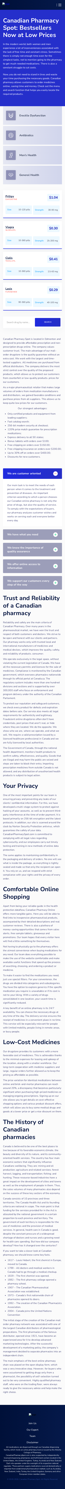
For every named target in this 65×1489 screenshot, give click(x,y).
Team (32, 1436)
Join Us (32, 1423)
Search (47, 322)
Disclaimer (32, 1442)
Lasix (8, 288)
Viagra (9, 227)
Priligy (9, 196)
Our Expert (33, 1429)
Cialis (9, 258)
